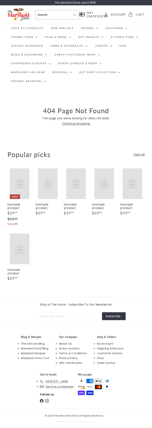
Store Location (69, 348)
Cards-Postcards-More (75, 54)
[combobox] (57, 14)
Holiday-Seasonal (27, 81)
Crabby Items (22, 37)
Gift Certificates (70, 363)
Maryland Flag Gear (28, 72)
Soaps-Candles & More (78, 63)
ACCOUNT (118, 14)
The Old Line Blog (33, 344)
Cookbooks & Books (29, 63)
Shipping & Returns (110, 348)
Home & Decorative (68, 46)
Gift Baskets (89, 37)
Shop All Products (27, 28)
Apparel (88, 28)
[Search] (74, 14)
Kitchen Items (123, 37)
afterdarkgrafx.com (87, 421)
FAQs (100, 358)
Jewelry (102, 46)
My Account (105, 344)
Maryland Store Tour (35, 358)
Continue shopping (76, 124)
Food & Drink (56, 37)
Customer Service (110, 353)
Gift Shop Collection (98, 72)
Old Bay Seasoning (27, 46)
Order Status (106, 363)
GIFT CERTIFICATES (94, 14)
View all (139, 154)
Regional (61, 72)
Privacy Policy (68, 358)
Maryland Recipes (33, 353)
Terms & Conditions (73, 353)
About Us (65, 344)
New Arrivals (62, 28)
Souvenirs (115, 28)
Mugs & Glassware (27, 54)
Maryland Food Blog (34, 348)
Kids (123, 46)
